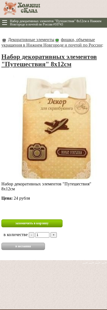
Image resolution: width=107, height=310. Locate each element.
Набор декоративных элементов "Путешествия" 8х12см (49, 60)
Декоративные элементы (31, 39)
